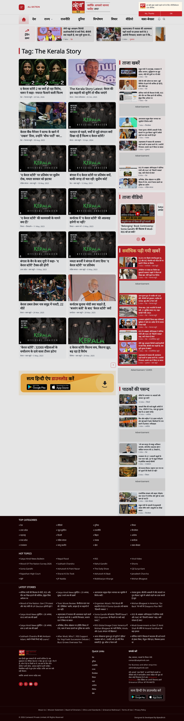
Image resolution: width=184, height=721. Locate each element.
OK (171, 13)
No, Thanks (149, 13)
